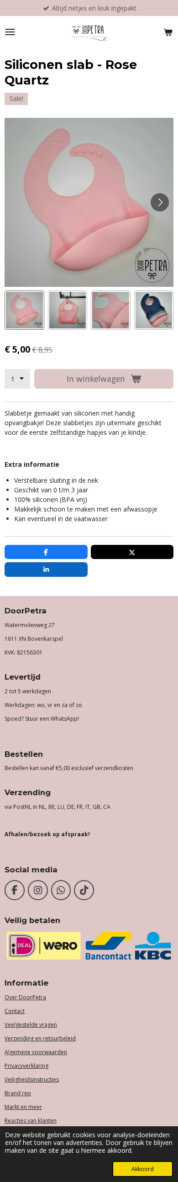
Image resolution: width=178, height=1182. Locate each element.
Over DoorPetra (25, 997)
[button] (24, 310)
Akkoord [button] (142, 1169)
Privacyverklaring (26, 1066)
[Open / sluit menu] (10, 32)
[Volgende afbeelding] (160, 202)
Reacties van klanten (31, 1120)
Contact (15, 1011)
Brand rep (18, 1093)
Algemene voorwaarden (36, 1052)
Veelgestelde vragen (31, 1025)
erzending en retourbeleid (42, 1038)
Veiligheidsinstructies (32, 1079)
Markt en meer (23, 1107)
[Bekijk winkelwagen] (168, 32)
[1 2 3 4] (17, 379)
